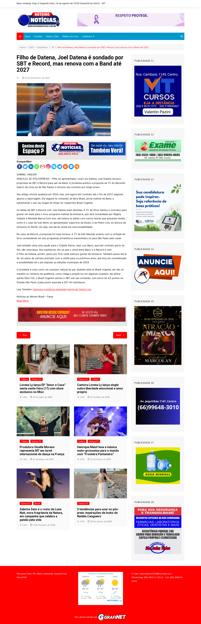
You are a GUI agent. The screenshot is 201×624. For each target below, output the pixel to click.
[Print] (65, 166)
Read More (23, 300)
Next (118, 335)
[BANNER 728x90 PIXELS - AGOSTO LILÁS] (130, 19)
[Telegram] (59, 166)
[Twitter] (25, 166)
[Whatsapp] (36, 166)
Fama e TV (36, 379)
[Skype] (54, 166)
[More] (76, 166)
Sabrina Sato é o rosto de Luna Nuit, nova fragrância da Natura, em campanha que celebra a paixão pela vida (41, 514)
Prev (25, 335)
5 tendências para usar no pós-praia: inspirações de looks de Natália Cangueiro (98, 512)
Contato (38, 36)
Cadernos (87, 36)
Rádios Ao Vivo (70, 36)
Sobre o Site (52, 36)
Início (27, 36)
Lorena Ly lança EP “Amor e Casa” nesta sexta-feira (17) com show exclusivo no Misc (43, 388)
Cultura (24, 379)
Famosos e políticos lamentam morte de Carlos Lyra (62, 289)
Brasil (37, 503)
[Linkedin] (31, 166)
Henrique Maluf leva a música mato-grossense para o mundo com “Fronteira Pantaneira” (98, 450)
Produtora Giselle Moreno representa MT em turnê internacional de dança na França (42, 450)
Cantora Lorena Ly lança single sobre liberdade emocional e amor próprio (100, 388)
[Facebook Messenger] (71, 166)
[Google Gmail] (42, 166)
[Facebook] (19, 166)
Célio (25, 397)
